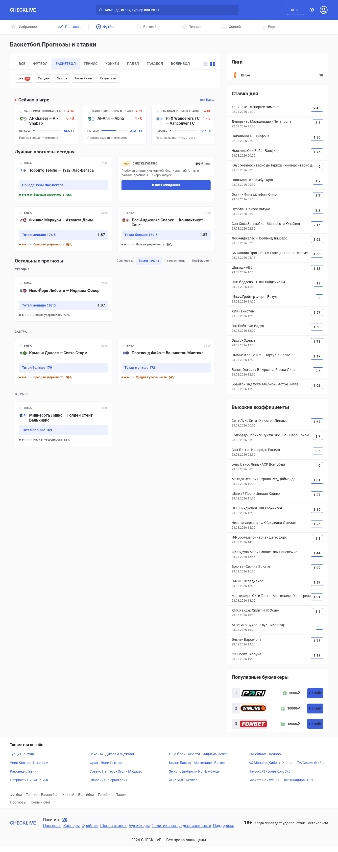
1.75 (317, 152)
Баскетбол (49, 795)
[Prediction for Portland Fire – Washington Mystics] (166, 361)
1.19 (317, 655)
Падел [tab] (133, 64)
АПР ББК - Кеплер (183, 780)
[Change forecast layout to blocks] (212, 64)
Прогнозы (18, 802)
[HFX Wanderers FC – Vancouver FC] (183, 124)
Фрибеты (90, 825)
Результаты (108, 78)
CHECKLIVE (23, 10)
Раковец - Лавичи (24, 771)
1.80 (317, 137)
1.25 (317, 524)
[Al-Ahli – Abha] (114, 124)
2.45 (317, 108)
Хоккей (68, 795)
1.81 (317, 480)
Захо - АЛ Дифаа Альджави (112, 754)
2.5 (317, 371)
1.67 (317, 422)
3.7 (317, 196)
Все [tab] (22, 64)
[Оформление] (311, 9)
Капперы (71, 825)
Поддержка (223, 825)
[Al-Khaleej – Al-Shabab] (46, 124)
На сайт (315, 693)
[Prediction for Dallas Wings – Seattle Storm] (63, 361)
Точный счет (83, 78)
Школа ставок (113, 825)
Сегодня (43, 78)
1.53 (317, 327)
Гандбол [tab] (155, 64)
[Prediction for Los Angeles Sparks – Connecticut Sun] (166, 229)
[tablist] (106, 63)
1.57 (317, 312)
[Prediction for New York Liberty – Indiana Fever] (63, 299)
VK (64, 819)
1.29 (317, 568)
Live (23, 78)
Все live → (207, 100)
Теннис (31, 795)
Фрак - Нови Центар (106, 763)
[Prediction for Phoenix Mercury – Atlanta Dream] (63, 229)
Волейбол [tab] (180, 64)
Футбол (16, 795)
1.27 (317, 495)
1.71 (317, 342)
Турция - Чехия (22, 754)
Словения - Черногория (108, 780)
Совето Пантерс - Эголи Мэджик (116, 771)
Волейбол (86, 795)
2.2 (317, 210)
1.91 (317, 597)
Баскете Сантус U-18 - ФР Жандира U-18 (281, 780)
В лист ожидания (166, 185)
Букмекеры (139, 825)
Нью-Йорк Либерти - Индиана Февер (198, 754)
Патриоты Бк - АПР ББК (29, 780)
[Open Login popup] (323, 9)
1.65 (317, 254)
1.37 (317, 582)
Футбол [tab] (40, 64)
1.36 (317, 509)
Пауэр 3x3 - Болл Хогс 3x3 (269, 771)
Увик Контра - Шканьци (29, 763)
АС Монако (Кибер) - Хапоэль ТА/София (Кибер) (286, 763)
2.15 (317, 225)
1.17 (317, 356)
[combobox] (295, 10)
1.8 (317, 539)
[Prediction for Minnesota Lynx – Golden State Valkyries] (63, 424)
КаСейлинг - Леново (265, 754)
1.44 (317, 553)
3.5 (317, 123)
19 (318, 283)
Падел (121, 795)
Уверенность (176, 260)
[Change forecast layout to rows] (205, 64)
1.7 (317, 181)
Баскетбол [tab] (65, 64)
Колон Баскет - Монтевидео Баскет (197, 763)
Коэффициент (202, 260)
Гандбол (105, 795)
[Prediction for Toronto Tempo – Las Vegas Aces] (63, 179)
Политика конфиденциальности (181, 825)
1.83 (317, 269)
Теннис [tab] (90, 64)
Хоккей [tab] (112, 64)
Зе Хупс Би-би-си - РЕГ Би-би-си (194, 771)
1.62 (317, 239)
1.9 (317, 612)
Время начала (149, 260)
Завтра (62, 78)
